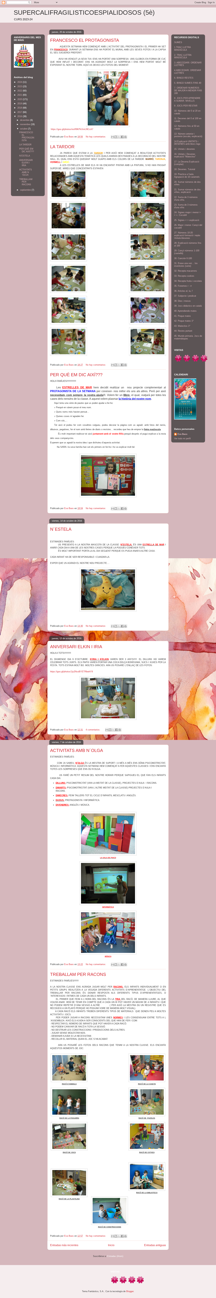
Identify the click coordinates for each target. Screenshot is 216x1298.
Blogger (129, 1291)
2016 (20, 116)
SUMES (178, 42)
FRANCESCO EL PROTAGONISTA (84, 40)
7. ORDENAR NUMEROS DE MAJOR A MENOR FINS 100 (188, 90)
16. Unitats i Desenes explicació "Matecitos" (185, 155)
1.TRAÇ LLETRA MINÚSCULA (182, 48)
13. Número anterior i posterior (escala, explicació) (188, 135)
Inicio (111, 1245)
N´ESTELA (60, 529)
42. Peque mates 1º (184, 321)
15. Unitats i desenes (184, 149)
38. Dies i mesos (182, 301)
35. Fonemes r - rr (183, 286)
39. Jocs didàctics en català (188, 306)
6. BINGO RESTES (183, 78)
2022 (20, 90)
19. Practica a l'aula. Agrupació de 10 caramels (187, 175)
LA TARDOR (62, 146)
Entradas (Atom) (115, 1256)
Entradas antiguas (155, 1245)
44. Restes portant (183, 331)
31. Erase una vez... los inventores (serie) (186, 264)
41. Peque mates (182, 316)
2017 (20, 112)
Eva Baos (182, 434)
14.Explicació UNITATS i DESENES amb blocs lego (187, 142)
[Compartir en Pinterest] (125, 137)
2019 (20, 103)
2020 (20, 99)
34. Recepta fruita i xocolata (188, 281)
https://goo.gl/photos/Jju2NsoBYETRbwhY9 (71, 671)
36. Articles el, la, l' (183, 291)
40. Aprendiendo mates (185, 311)
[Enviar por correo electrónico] (112, 137)
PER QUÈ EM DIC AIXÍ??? (76, 374)
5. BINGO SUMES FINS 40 (187, 83)
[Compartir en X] (119, 137)
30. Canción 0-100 (183, 258)
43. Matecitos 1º (182, 326)
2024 (20, 82)
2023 (20, 86)
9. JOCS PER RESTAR (185, 105)
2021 (20, 95)
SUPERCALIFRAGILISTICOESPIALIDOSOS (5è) (84, 12)
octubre (24, 128)
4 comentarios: (93, 729)
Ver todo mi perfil (182, 438)
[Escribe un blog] (115, 137)
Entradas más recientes (64, 1245)
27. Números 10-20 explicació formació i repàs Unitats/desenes (187, 235)
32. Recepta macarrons (185, 271)
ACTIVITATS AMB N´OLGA (76, 750)
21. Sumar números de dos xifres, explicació (187, 191)
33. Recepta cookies (184, 276)
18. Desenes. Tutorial (184, 169)
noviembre (25, 124)
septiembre (26, 190)
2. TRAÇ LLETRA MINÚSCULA (182, 56)
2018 (20, 107)
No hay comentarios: (96, 136)
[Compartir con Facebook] (122, 137)
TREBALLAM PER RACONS (78, 974)
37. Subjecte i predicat (185, 296)
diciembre (25, 120)
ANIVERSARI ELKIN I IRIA (76, 646)
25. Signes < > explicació (186, 220)
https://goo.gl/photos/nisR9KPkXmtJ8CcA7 (72, 129)
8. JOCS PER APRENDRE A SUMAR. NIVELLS (187, 99)
